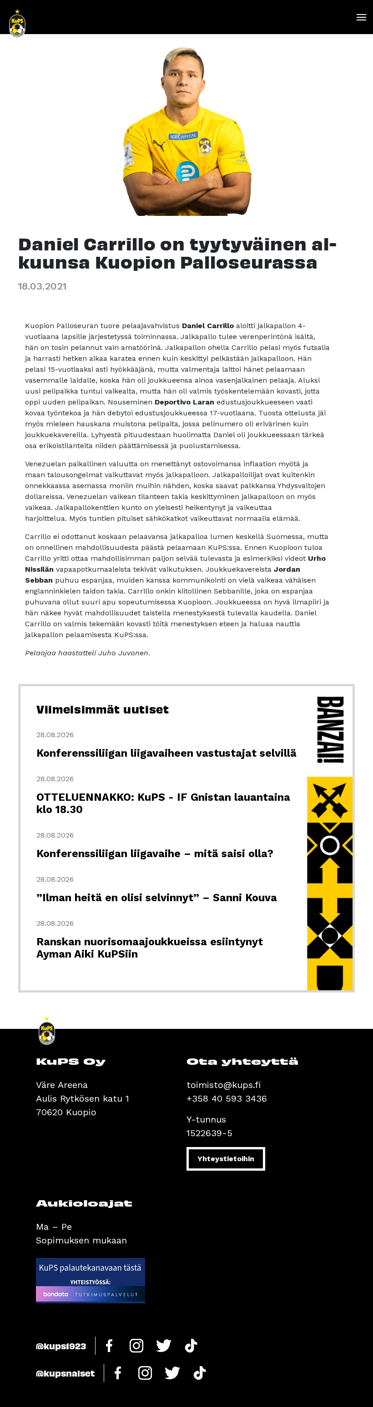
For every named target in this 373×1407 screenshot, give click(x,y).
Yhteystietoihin (225, 1158)
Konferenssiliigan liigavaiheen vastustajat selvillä (166, 753)
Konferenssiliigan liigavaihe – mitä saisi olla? (154, 854)
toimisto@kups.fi (223, 1084)
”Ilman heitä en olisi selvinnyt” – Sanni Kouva (156, 898)
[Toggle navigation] (361, 17)
